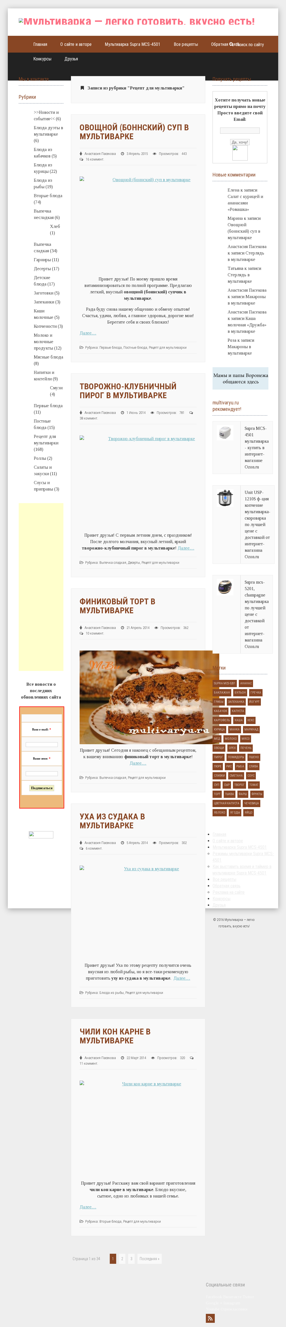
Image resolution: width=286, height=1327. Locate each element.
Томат (253, 785)
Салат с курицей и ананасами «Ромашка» (245, 203)
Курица (219, 729)
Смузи (56, 387)
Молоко (231, 739)
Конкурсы (42, 59)
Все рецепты (186, 44)
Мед (217, 739)
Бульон (240, 692)
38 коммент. (89, 418)
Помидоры (236, 757)
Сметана (236, 775)
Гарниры (42, 259)
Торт (217, 794)
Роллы (40, 458)
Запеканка (236, 702)
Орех (232, 748)
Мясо (246, 739)
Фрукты (257, 794)
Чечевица (251, 803)
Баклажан (222, 692)
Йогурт (254, 702)
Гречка (256, 692)
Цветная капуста (226, 803)
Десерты (134, 562)
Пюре (217, 766)
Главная (40, 44)
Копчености (45, 326)
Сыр (227, 785)
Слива (253, 766)
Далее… (88, 333)
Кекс (250, 720)
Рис (229, 766)
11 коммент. (89, 1063)
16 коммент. (95, 159)
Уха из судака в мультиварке (112, 821)
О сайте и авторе (76, 44)
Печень (245, 748)
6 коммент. (94, 848)
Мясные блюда (48, 357)
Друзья (71, 59)
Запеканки (44, 302)
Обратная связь (225, 44)
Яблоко (219, 812)
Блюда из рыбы (111, 993)
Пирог (218, 757)
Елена (233, 190)
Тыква (229, 794)
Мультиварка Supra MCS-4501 (132, 44)
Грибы (218, 702)
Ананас (246, 683)
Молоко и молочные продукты (43, 341)
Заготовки (43, 293)
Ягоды (235, 812)
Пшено (254, 757)
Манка (235, 729)
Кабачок (220, 711)
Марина (235, 218)
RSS (210, 1318)
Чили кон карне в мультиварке (115, 1036)
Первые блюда (110, 347)
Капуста (238, 711)
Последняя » (149, 1259)
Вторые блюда (110, 1221)
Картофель (222, 720)
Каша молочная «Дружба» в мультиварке (247, 325)
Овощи (219, 748)
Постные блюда (135, 347)
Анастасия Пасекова (247, 246)
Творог (239, 785)
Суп (216, 785)
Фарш (243, 794)
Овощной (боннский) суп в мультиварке (134, 131)
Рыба (240, 766)
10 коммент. (95, 633)
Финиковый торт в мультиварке (117, 606)
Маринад (251, 729)
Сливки (219, 775)
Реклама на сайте (229, 892)
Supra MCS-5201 (224, 683)
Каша (239, 720)
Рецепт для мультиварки (168, 347)
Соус (250, 775)
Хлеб (55, 226)
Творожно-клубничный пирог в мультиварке (128, 390)
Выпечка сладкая (112, 562)
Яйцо (248, 812)
